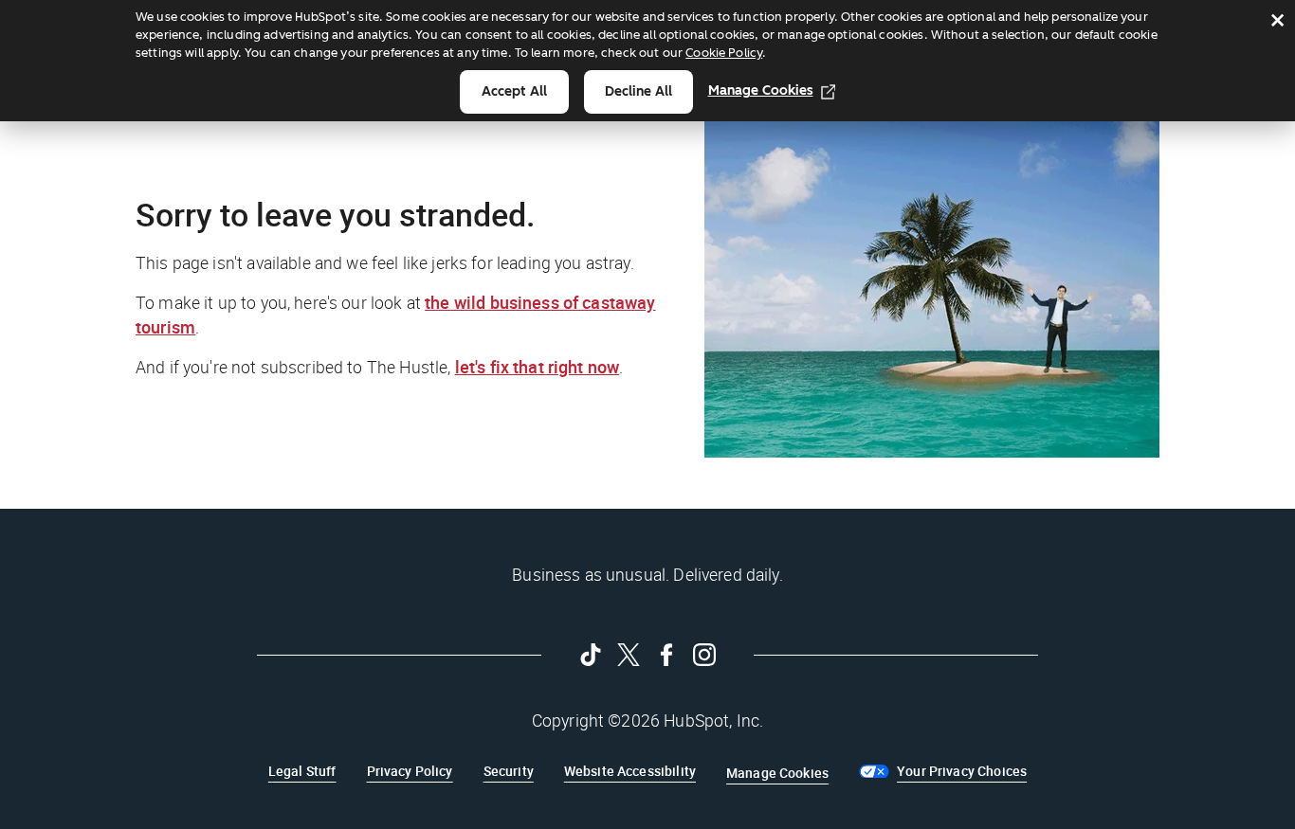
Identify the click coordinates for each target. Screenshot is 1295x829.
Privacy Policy (410, 771)
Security (508, 771)
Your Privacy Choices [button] (962, 771)
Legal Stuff (302, 771)
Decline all (638, 91)
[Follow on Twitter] (628, 654)
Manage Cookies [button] (777, 773)
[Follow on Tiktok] (590, 654)
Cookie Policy (723, 52)
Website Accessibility (630, 771)
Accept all (514, 91)
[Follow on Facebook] (666, 654)
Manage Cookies (760, 90)
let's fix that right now (537, 366)
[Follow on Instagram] (704, 654)
